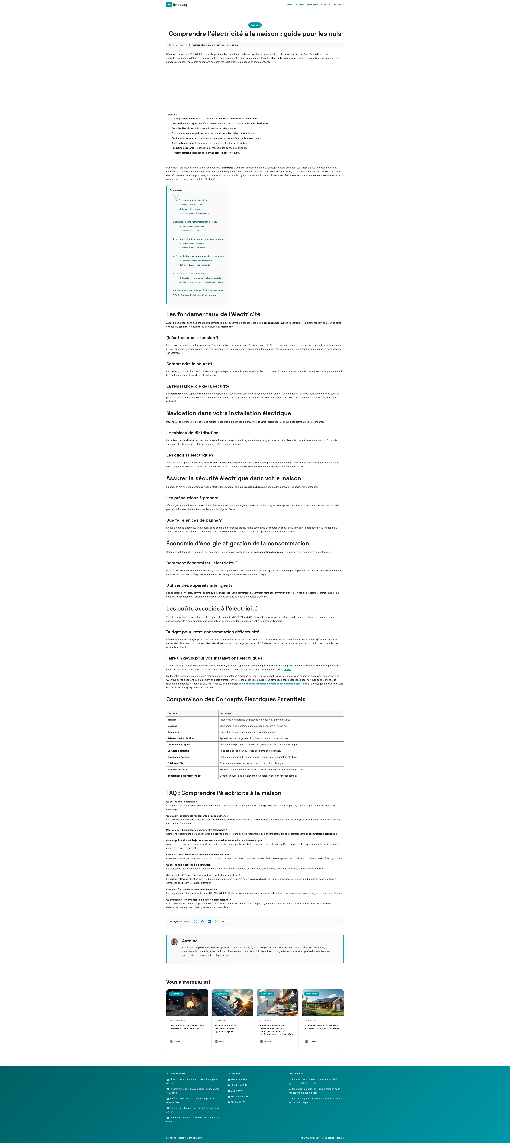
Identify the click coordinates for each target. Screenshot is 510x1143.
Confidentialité (195, 1137)
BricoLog (315, 1137)
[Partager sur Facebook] (202, 921)
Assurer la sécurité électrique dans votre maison (199, 239)
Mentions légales (175, 1137)
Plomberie (325, 4)
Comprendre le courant (192, 209)
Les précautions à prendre (193, 243)
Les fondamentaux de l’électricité (191, 200)
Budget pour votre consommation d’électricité (201, 278)
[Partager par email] (223, 921)
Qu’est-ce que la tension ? (192, 205)
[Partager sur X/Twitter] (195, 921)
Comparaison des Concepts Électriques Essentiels (199, 290)
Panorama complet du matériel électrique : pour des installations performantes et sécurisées (276, 1030)
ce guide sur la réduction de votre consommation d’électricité (273, 683)
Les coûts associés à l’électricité (191, 273)
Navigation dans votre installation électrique (196, 222)
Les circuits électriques (192, 230)
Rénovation (338, 4)
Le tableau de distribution (193, 226)
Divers (289, 4)
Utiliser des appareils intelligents (196, 265)
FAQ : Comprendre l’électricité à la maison (195, 295)
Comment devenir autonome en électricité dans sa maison (322, 1027)
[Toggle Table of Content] (174, 196)
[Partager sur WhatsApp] (216, 921)
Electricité (299, 4)
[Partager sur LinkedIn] (209, 921)
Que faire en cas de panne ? (194, 248)
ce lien (287, 669)
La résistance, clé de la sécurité (195, 213)
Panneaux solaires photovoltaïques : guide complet (225, 1028)
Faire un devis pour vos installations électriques (202, 282)
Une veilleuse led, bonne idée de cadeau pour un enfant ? (187, 1027)
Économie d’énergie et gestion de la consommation (200, 256)
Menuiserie (312, 4)
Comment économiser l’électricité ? (197, 261)
